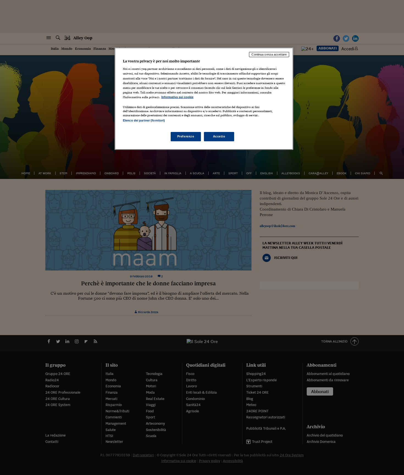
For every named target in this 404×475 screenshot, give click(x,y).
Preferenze (185, 136)
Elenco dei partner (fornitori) (144, 120)
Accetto (219, 136)
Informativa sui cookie (177, 97)
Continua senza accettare (269, 54)
